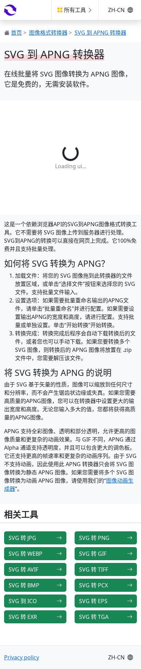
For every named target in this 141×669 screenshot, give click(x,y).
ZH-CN (117, 10)
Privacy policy (21, 657)
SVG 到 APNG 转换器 (100, 32)
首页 (16, 32)
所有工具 (75, 10)
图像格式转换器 (48, 32)
